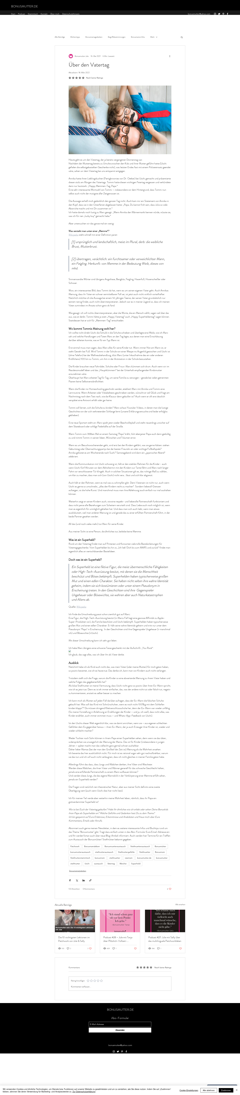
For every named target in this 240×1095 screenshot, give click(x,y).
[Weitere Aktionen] (169, 56)
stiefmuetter (114, 858)
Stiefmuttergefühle (126, 852)
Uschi (87, 863)
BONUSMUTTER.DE (24, 6)
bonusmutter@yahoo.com (199, 14)
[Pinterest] (223, 14)
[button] (181, 37)
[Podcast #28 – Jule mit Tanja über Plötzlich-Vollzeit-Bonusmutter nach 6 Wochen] (120, 921)
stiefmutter (75, 863)
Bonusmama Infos (138, 37)
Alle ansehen (180, 904)
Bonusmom (160, 852)
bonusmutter (162, 858)
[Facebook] (227, 14)
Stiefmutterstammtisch (80, 858)
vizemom (128, 858)
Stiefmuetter (144, 852)
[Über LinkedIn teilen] (83, 880)
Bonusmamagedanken (93, 37)
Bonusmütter (160, 846)
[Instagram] (215, 14)
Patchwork (74, 846)
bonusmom (100, 858)
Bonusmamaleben (92, 846)
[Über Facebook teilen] (70, 880)
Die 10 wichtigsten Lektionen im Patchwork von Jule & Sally (74, 939)
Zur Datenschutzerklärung (83, 1091)
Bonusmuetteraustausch (115, 846)
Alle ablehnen (209, 1090)
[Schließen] (236, 1090)
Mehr (152, 37)
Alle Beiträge (60, 37)
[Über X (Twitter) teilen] (76, 880)
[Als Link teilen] (90, 880)
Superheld (135, 863)
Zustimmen (226, 1090)
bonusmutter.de (144, 858)
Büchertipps (75, 37)
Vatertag (111, 863)
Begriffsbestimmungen (116, 37)
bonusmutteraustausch (80, 852)
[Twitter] (219, 14)
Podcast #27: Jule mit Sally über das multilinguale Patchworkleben (164, 939)
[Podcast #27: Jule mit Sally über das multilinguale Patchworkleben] (165, 921)
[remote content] (120, 651)
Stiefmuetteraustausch (140, 846)
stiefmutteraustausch (104, 852)
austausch (98, 863)
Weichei (123, 863)
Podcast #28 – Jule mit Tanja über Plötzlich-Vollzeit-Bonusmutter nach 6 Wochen (117, 939)
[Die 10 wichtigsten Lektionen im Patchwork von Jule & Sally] (75, 921)
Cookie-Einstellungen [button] (189, 1090)
